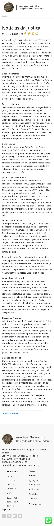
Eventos (33, 498)
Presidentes (11, 488)
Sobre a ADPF (13, 476)
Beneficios (33, 494)
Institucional (12, 471)
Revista (32, 471)
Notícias (10, 493)
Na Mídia (10, 506)
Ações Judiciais (35, 480)
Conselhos (11, 480)
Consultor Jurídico (10, 413)
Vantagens (34, 489)
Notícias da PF (13, 502)
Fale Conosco (35, 504)
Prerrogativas (34, 484)
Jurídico (32, 475)
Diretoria (10, 484)
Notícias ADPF (12, 498)
